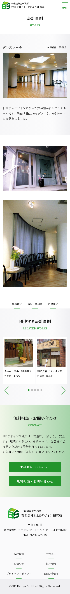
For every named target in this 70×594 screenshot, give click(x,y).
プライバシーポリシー (18, 573)
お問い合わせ (51, 573)
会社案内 (51, 554)
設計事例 (19, 554)
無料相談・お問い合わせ (35, 481)
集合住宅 (17, 304)
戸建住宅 (53, 304)
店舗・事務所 (58, 47)
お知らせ (19, 563)
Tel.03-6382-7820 (35, 467)
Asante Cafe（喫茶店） (18, 371)
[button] (28, 390)
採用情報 (51, 563)
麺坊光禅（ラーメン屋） (51, 371)
